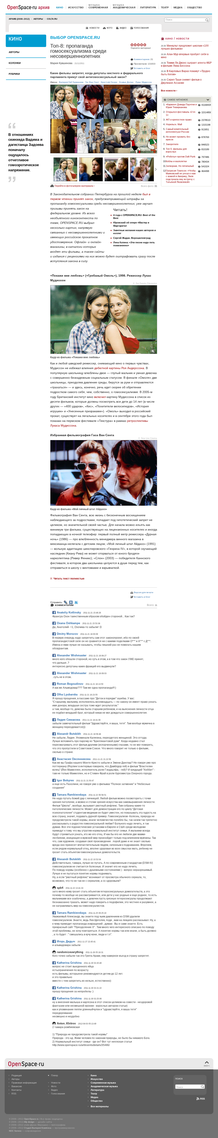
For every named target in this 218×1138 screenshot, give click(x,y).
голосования (141, 28)
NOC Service (15, 1131)
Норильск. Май (174, 124)
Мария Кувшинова (61, 63)
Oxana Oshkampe (68, 623)
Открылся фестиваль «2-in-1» (181, 113)
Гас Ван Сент (92, 82)
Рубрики (14, 74)
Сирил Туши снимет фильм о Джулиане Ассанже (181, 81)
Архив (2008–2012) (19, 19)
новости (94, 28)
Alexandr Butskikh (69, 733)
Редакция (16, 1075)
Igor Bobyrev (65, 780)
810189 (205, 149)
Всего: (152, 605)
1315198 (205, 124)
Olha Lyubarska (67, 694)
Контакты (16, 1090)
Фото (53, 1086)
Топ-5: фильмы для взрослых (176, 150)
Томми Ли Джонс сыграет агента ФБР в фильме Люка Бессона (186, 64)
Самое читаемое (177, 99)
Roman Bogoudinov (70, 683)
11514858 (206, 112)
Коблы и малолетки (176, 161)
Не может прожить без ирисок (178, 138)
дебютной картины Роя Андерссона (119, 368)
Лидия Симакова (68, 719)
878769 (205, 137)
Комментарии (64, 605)
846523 (205, 144)
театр (165, 7)
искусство (76, 7)
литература (148, 7)
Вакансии (16, 1086)
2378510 (205, 120)
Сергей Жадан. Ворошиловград (132, 238)
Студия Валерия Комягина (37, 1128)
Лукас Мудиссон (143, 82)
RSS (13, 1093)
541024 (205, 166)
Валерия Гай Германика (71, 82)
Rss (202, 1098)
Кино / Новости (177, 38)
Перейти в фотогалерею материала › (74, 186)
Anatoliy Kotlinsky (69, 612)
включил (100, 397)
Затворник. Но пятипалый (180, 166)
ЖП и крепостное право (179, 119)
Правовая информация (24, 1082)
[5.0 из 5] (132, 45)
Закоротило (172, 144)
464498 (205, 171)
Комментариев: (142, 59)
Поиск (179, 1079)
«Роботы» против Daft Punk (180, 156)
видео (123, 28)
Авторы (38, 19)
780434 (205, 161)
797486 (205, 157)
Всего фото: (149, 186)
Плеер (54, 1075)
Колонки (15, 63)
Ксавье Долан (126, 82)
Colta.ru (52, 19)
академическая (124, 7)
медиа (178, 7)
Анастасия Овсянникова (73, 759)
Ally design (29, 1122)
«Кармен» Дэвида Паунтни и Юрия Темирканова (181, 106)
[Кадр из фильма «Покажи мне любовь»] (65, 169)
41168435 (206, 105)
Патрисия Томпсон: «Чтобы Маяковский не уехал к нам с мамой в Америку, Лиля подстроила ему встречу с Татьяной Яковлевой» (181, 176)
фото (109, 28)
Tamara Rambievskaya (71, 794)
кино (59, 7)
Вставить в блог (142, 68)
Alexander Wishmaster (71, 655)
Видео (54, 1090)
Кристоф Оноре (109, 82)
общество (194, 7)
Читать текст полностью (68, 578)
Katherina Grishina (69, 962)
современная (98, 7)
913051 (205, 129)
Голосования (58, 1093)
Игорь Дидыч (66, 941)
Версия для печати (143, 592)
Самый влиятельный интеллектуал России (177, 130)
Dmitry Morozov (67, 633)
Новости (55, 1082)
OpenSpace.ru (31, 1119)
